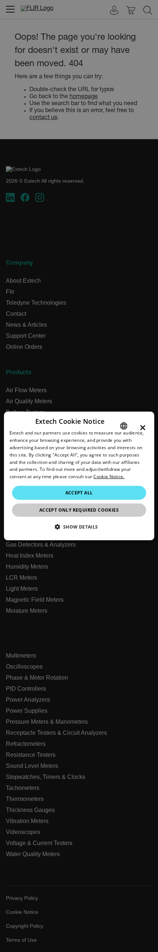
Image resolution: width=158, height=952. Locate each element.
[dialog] (79, 476)
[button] (79, 526)
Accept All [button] (79, 493)
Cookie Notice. (108, 476)
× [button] (143, 428)
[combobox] (123, 426)
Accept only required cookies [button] (79, 510)
